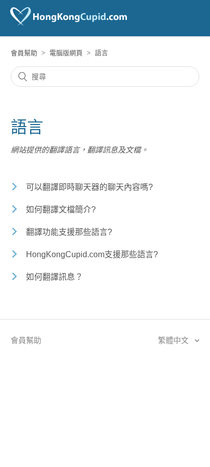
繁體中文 (174, 340)
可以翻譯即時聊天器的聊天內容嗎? (89, 187)
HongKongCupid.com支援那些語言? (92, 254)
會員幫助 (24, 53)
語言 (101, 53)
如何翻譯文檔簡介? (61, 209)
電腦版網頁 (66, 53)
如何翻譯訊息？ (54, 277)
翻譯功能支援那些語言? (69, 232)
